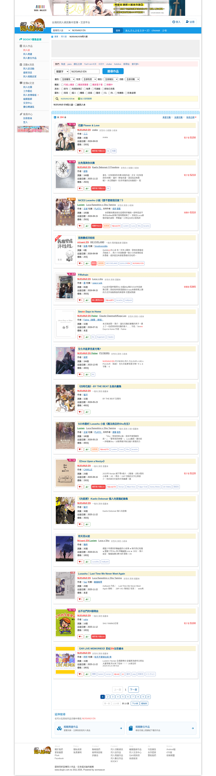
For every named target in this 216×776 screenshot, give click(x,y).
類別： (101, 79)
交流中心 (27, 103)
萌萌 (66, 93)
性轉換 (120, 93)
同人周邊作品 (117, 755)
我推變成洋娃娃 (86, 237)
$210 (98, 188)
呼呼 (85, 657)
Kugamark (101, 337)
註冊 (192, 22)
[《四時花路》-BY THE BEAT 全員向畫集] (65, 398)
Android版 (171, 749)
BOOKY (114, 761)
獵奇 (98, 93)
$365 (97, 300)
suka (85, 619)
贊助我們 (152, 755)
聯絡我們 (96, 749)
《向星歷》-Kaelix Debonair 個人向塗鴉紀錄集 (103, 498)
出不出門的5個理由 (88, 611)
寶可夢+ (135, 64)
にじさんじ (150, 674)
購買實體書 (83, 84)
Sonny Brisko (155, 487)
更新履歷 (59, 752)
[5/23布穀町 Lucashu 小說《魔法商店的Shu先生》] (65, 435)
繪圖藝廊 (27, 99)
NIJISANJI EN (67, 99)
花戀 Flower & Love (88, 125)
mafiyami (128, 300)
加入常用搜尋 (86, 99)
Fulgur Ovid (142, 487)
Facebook (59, 758)
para (69, 64)
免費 (88, 89)
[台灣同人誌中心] (32, 24)
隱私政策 (77, 749)
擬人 (74, 93)
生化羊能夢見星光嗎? (89, 349)
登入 (178, 22)
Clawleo (111, 337)
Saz (85, 582)
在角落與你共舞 (86, 163)
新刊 (66, 89)
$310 (96, 226)
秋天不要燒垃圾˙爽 (102, 657)
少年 (164, 30)
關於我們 (59, 749)
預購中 (110, 84)
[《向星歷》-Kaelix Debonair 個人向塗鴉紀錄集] (65, 510)
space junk (97, 283)
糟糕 (82, 93)
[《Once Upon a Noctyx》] (65, 473)
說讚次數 (178, 117)
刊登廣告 (152, 749)
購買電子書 (97, 84)
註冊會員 (27, 118)
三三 (85, 134)
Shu (139, 226)
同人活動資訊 (117, 749)
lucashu (146, 226)
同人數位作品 (30, 58)
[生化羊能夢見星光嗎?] (65, 360)
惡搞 (90, 93)
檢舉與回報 (97, 752)
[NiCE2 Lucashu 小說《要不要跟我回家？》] (65, 212)
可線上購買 (69, 84)
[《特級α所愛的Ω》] (108, 8)
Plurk (57, 755)
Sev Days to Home (89, 311)
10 (148, 697)
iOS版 (169, 752)
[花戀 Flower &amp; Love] (65, 137)
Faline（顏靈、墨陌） (93, 320)
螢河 (85, 395)
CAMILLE (87, 469)
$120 (98, 487)
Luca (133, 226)
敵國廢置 (98, 582)
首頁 (56, 37)
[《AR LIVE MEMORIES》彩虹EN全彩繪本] (65, 660)
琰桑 (85, 246)
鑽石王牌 (78, 64)
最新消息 (27, 72)
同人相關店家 (30, 76)
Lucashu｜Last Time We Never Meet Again (101, 573)
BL (112, 93)
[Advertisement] (125, 48)
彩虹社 (176, 487)
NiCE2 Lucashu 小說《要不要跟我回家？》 (101, 200)
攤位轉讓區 (28, 107)
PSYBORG (104, 353)
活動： (122, 79)
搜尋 (118, 30)
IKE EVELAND (97, 242)
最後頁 (144, 704)
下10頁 (135, 704)
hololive (117, 64)
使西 (114, 209)
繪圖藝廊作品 (135, 749)
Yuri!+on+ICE (90, 64)
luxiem (100, 674)
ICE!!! (101, 64)
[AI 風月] (33, 130)
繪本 (128, 674)
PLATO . (98, 209)
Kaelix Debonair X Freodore (105, 167)
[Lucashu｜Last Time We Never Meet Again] (65, 585)
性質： (79, 79)
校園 (114, 151)
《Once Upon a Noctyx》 (92, 461)
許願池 (95, 755)
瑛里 (85, 357)
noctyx (108, 674)
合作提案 (152, 752)
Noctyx (121, 487)
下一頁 (133, 689)
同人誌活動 (28, 68)
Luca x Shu (103, 540)
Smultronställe (101, 246)
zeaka (95, 130)
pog (134, 674)
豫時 (85, 544)
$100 (98, 637)
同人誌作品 (116, 752)
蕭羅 (118, 209)
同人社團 (27, 87)
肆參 (85, 171)
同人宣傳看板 (30, 95)
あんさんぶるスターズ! (137, 30)
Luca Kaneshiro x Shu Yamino (101, 205)
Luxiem (81, 205)
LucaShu (95, 562)
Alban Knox (131, 487)
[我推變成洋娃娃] (65, 249)
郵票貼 (126, 64)
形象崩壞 (131, 93)
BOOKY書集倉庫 (32, 39)
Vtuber (87, 316)
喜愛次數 (167, 117)
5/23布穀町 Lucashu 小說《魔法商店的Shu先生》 (104, 423)
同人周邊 (27, 54)
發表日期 (190, 117)
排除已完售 (109, 89)
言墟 (85, 209)
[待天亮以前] (65, 548)
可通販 (97, 89)
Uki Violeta (167, 487)
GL (105, 93)
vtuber (109, 64)
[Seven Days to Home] (65, 323)
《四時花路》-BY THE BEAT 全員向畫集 (99, 386)
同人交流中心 (135, 752)
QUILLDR (125, 263)
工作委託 (27, 91)
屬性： (58, 79)
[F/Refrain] (65, 287)
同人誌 (26, 50)
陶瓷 (63, 64)
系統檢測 (133, 758)
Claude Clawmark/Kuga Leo (112, 316)
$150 (98, 151)
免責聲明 (77, 752)
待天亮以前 (84, 536)
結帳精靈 (171, 755)
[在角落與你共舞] (65, 174)
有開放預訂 (77, 89)
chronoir (156, 30)
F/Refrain (83, 274)
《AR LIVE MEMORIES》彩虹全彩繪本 (100, 648)
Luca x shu (97, 279)
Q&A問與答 (134, 755)
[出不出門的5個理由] (65, 622)
